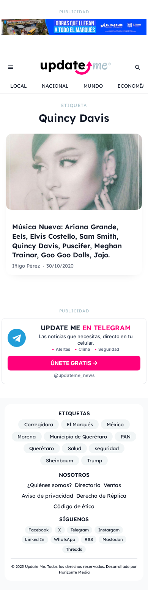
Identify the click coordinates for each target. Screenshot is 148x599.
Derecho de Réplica (101, 495)
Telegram (80, 530)
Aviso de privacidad (47, 495)
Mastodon (112, 539)
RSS (89, 539)
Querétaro (41, 448)
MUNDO (93, 86)
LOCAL (18, 86)
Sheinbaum (59, 460)
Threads (74, 549)
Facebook (38, 530)
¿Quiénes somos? (49, 485)
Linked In (34, 539)
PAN (126, 436)
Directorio (88, 485)
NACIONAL (55, 86)
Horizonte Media (74, 572)
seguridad (107, 448)
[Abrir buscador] (137, 67)
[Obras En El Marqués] (74, 33)
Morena (26, 436)
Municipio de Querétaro (78, 436)
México (115, 424)
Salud (74, 448)
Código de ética (74, 506)
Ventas (112, 485)
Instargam (109, 530)
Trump (94, 460)
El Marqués (80, 424)
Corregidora (38, 424)
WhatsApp (64, 539)
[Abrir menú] (11, 67)
